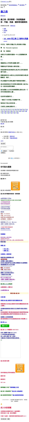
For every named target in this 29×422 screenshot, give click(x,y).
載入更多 (3, 143)
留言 (13, 132)
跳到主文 (3, 15)
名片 (5, 32)
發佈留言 (3, 152)
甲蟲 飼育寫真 (13, 138)
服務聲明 (16, 401)
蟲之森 (4, 11)
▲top (2, 140)
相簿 (5, 28)
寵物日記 (12, 25)
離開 (9, 419)
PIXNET (7, 399)
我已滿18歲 (3, 419)
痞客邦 (10, 132)
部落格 (5, 30)
